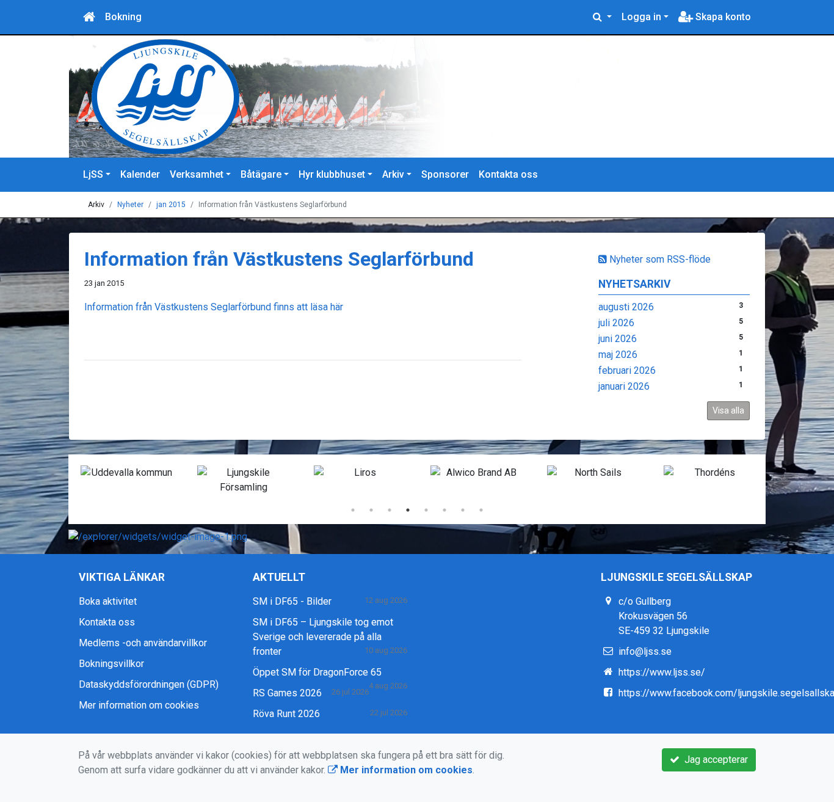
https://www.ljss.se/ (661, 672)
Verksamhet (196, 174)
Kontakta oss (508, 174)
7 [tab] (463, 510)
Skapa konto (722, 17)
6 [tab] (444, 510)
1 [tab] (353, 510)
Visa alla (728, 410)
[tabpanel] (127, 472)
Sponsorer (445, 174)
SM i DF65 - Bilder (292, 601)
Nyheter (130, 204)
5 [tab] (426, 510)
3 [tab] (389, 510)
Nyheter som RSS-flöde (659, 259)
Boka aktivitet (108, 601)
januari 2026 (624, 386)
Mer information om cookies (139, 705)
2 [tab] (371, 510)
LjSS (93, 174)
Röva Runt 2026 (286, 714)
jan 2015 (171, 204)
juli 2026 (616, 323)
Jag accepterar (714, 759)
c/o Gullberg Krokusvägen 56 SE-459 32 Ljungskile (663, 616)
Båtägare (261, 174)
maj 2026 (617, 354)
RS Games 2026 (287, 693)
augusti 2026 (626, 307)
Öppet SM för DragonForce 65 (317, 672)
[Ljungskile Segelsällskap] (362, 96)
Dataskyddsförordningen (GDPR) (149, 684)
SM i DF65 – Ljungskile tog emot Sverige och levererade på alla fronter (323, 636)
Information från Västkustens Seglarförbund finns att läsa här (213, 307)
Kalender (140, 174)
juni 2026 (617, 338)
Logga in (641, 17)
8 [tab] (481, 510)
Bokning (123, 17)
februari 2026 (627, 370)
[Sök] (602, 17)
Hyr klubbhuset (332, 174)
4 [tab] (408, 510)
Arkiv (393, 174)
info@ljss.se (645, 651)
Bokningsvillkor (111, 663)
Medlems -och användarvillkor (143, 643)
